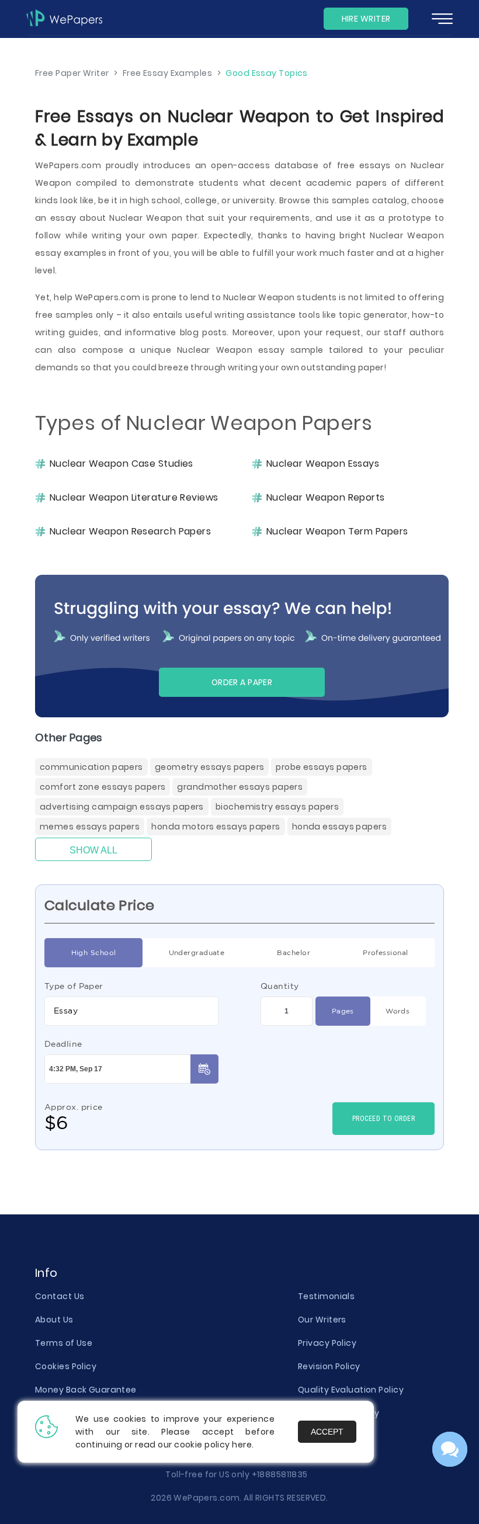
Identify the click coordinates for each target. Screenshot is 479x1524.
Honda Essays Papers (339, 826)
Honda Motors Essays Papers (215, 826)
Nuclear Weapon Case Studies (121, 464)
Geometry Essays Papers (210, 767)
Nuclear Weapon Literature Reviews (134, 498)
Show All (93, 850)
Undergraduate (197, 952)
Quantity (280, 986)
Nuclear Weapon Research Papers (130, 531)
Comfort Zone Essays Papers (102, 787)
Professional (385, 952)
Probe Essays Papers (321, 767)
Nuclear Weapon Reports (325, 498)
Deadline (63, 1044)
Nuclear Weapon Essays (322, 464)
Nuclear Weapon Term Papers (337, 531)
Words (397, 1011)
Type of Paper (73, 986)
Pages (343, 1011)
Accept (327, 1431)
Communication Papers (91, 767)
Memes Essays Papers (90, 826)
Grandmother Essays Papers (240, 787)
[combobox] (131, 1011)
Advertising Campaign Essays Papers (122, 807)
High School (93, 952)
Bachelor (293, 952)
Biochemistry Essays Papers (277, 807)
